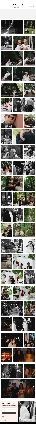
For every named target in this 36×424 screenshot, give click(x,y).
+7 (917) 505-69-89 (4, 415)
